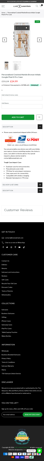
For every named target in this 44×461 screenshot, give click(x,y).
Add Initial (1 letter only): (10, 95)
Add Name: (5, 103)
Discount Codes (7, 287)
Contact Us (5, 261)
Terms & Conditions (8, 362)
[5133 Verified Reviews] (22, 445)
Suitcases (5, 310)
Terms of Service (7, 291)
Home (3, 12)
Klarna (4, 370)
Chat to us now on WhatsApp (15, 242)
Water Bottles (6, 336)
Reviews (4, 276)
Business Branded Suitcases (11, 355)
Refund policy (6, 295)
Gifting (4, 317)
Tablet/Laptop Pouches (9, 332)
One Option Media (29, 450)
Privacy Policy (6, 358)
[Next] (39, 40)
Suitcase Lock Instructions (10, 272)
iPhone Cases (6, 321)
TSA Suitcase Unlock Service (11, 373)
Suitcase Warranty (8, 366)
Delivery (4, 265)
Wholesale (5, 351)
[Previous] (4, 40)
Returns (4, 268)
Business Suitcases (8, 313)
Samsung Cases (7, 325)
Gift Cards (5, 280)
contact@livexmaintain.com (14, 238)
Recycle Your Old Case (9, 283)
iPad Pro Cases (7, 328)
